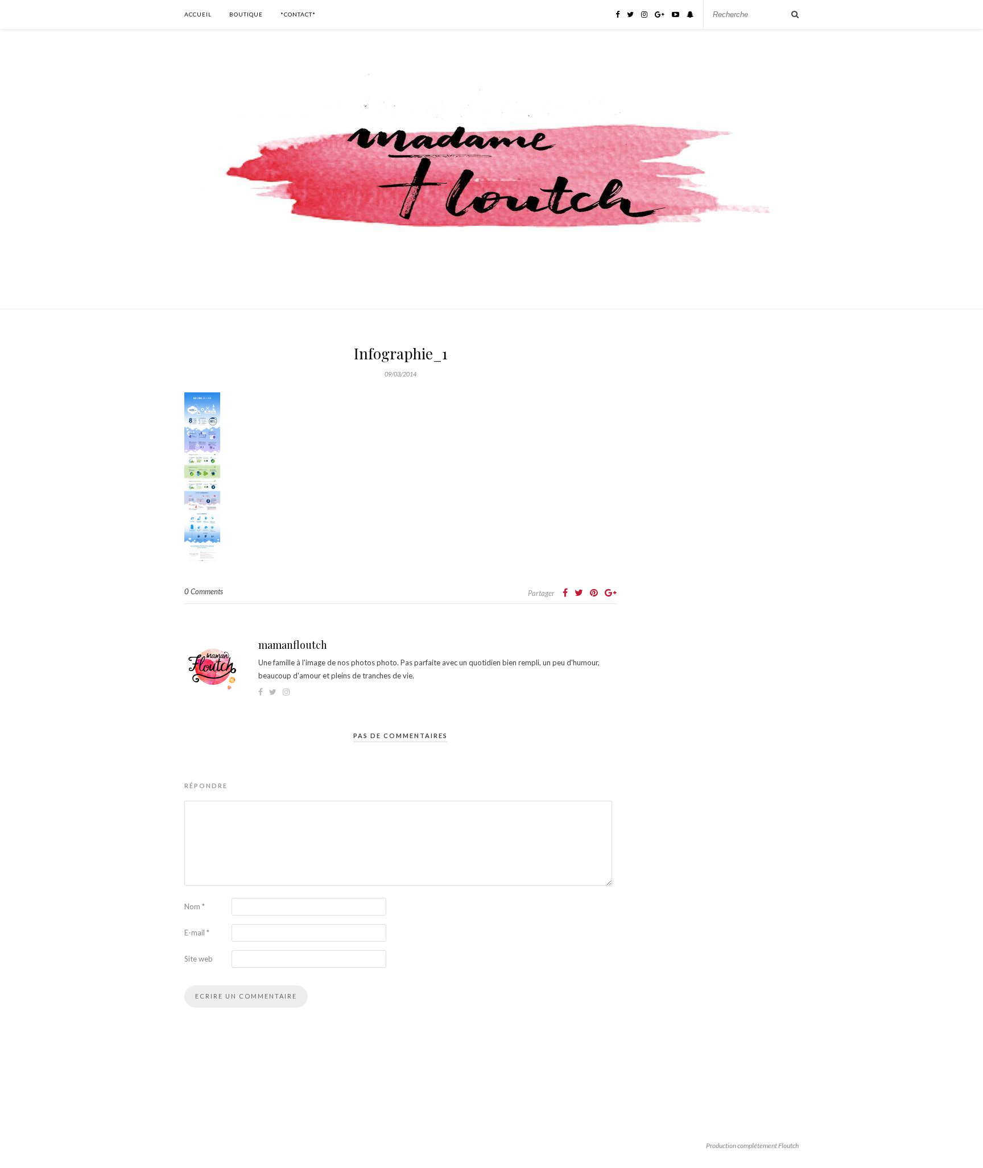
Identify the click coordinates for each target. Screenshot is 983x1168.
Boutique (246, 14)
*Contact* (298, 14)
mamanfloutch (292, 645)
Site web (198, 958)
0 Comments (203, 591)
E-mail (196, 932)
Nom (194, 906)
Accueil (198, 14)
